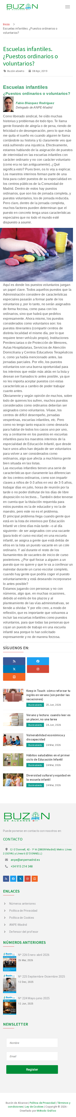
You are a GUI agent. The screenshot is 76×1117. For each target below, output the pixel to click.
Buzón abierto (15, 71)
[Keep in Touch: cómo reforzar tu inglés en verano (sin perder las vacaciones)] (14, 695)
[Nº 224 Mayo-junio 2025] (10, 1005)
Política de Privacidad (23, 910)
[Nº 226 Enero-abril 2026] (10, 961)
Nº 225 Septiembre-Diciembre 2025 (41, 976)
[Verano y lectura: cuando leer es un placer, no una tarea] (14, 719)
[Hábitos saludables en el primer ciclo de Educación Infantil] (14, 759)
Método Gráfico (46, 1110)
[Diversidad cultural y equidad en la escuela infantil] (14, 779)
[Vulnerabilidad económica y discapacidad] (14, 739)
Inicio (6, 24)
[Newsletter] (32, 1056)
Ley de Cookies (34, 1106)
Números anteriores (22, 903)
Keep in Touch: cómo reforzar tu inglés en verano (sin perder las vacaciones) (48, 695)
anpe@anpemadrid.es (25, 859)
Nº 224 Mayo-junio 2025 (34, 998)
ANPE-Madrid (18, 924)
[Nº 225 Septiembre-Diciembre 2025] (10, 983)
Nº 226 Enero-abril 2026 (34, 954)
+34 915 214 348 (22, 866)
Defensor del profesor (23, 931)
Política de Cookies (21, 917)
